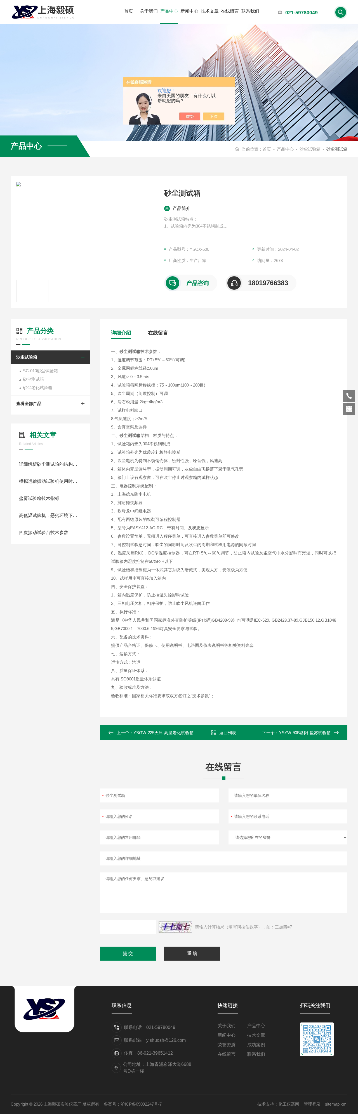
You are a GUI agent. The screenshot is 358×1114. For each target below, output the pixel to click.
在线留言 (230, 11)
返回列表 (227, 732)
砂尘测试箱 (33, 379)
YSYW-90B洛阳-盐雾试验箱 (305, 732)
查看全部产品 (28, 403)
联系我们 (250, 11)
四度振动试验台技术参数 (43, 532)
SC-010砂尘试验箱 (40, 370)
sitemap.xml (336, 1104)
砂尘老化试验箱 (37, 387)
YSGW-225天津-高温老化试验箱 (163, 732)
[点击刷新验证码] (175, 927)
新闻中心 (189, 11)
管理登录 (312, 1104)
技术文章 (210, 11)
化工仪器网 (288, 1104)
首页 (128, 11)
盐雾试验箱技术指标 (39, 498)
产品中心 (169, 11)
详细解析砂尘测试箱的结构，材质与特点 (50, 464)
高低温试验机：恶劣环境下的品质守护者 (50, 515)
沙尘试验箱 (310, 149)
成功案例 (256, 1044)
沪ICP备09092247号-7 (141, 1104)
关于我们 (149, 11)
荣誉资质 (226, 1044)
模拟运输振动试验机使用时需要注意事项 (50, 481)
